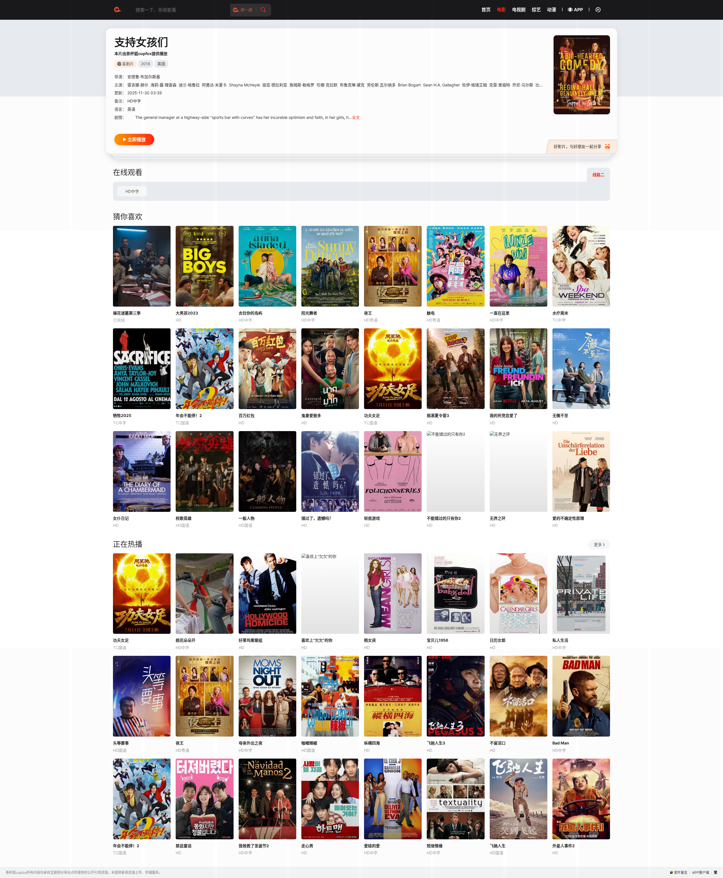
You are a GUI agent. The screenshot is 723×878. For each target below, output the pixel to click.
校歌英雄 (183, 518)
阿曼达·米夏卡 (214, 84)
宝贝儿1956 (437, 640)
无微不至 (560, 415)
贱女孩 (370, 640)
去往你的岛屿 (250, 313)
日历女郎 (498, 640)
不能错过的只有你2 (444, 518)
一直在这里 (499, 313)
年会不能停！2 (189, 415)
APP (578, 9)
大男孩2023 (187, 313)
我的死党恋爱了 (503, 415)
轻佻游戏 (372, 518)
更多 (598, 544)
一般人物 (246, 518)
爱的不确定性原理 (568, 518)
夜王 (368, 313)
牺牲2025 (122, 415)
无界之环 (498, 518)
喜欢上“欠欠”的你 (316, 640)
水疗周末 (560, 313)
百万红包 (246, 415)
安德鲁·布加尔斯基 (143, 76)
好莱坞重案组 (250, 640)
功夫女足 (372, 415)
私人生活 (560, 640)
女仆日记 (121, 518)
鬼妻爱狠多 (311, 415)
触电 (431, 313)
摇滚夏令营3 (438, 415)
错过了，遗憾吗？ (317, 518)
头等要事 (121, 743)
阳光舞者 (309, 313)
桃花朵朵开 (185, 640)
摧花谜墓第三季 (127, 313)
